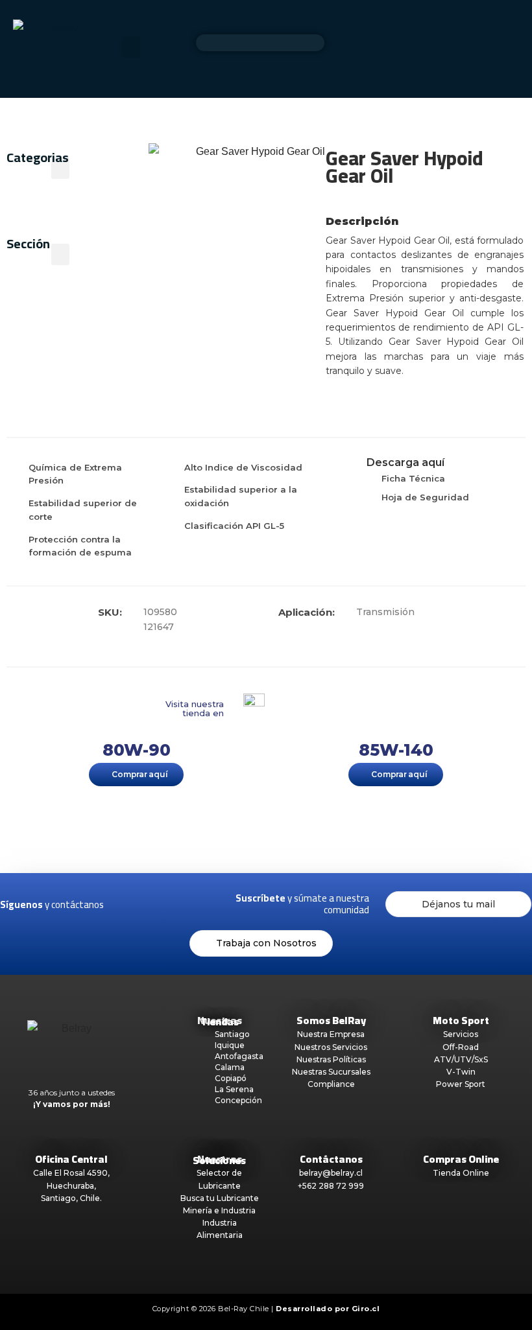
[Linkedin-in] (184, 904)
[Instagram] (156, 904)
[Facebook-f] (128, 904)
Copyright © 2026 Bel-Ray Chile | (266, 1308)
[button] (131, 47)
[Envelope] (212, 904)
